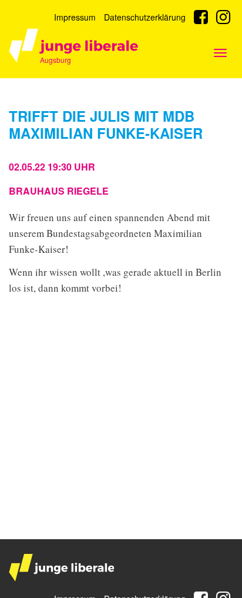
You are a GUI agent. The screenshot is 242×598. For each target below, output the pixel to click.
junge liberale (61, 568)
